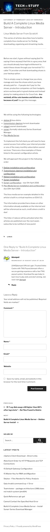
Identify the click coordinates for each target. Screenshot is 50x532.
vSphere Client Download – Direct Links (21, 456)
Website (7, 366)
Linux (9, 237)
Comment (9, 308)
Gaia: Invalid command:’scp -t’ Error (18, 484)
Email (7, 354)
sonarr (6, 129)
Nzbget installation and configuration (19, 177)
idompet (15, 257)
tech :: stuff (27, 5)
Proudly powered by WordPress (29, 526)
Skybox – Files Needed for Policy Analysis (21, 479)
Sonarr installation (11, 180)
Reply (14, 285)
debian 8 (7, 120)
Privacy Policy (9, 526)
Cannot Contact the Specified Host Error (21, 501)
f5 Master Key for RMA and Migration (20, 474)
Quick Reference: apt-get (14, 496)
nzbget (7, 126)
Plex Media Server (11, 135)
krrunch (38, 20)
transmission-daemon (13, 123)
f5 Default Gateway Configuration (18, 469)
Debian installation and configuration (19, 168)
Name (7, 342)
